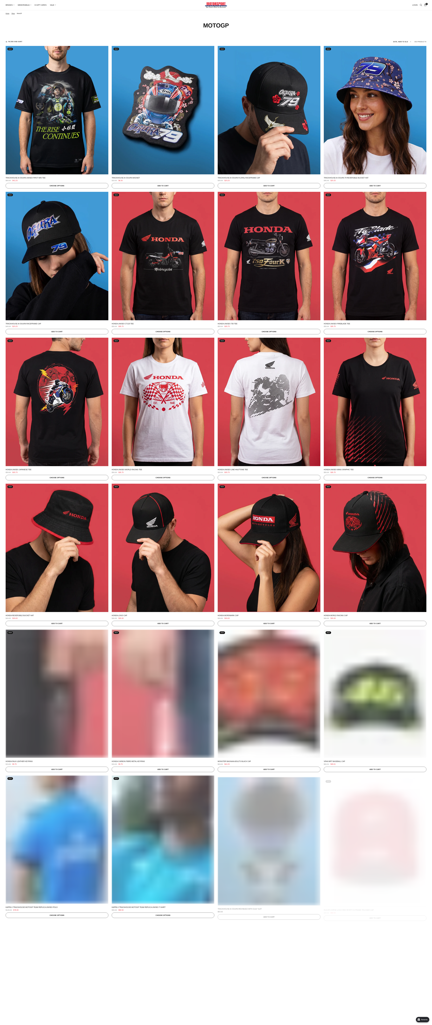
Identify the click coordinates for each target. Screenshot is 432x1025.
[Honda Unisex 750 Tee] (269, 256)
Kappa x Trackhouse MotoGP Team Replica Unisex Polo (32, 907)
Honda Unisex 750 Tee (227, 324)
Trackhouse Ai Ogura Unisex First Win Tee (25, 178)
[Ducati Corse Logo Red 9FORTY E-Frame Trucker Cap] (375, 839)
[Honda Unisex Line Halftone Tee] (269, 402)
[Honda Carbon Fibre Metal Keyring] (163, 694)
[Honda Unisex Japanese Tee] (57, 402)
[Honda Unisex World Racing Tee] (163, 402)
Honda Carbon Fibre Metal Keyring (128, 761)
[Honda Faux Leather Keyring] (57, 694)
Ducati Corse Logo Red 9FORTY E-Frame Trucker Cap (349, 907)
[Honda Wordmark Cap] (269, 548)
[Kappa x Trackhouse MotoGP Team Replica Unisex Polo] (57, 839)
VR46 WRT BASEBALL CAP (334, 761)
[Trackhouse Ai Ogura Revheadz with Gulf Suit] (269, 839)
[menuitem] (11, 5)
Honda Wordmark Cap (228, 615)
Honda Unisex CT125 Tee (123, 324)
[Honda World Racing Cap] (375, 548)
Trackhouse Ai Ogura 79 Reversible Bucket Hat (346, 178)
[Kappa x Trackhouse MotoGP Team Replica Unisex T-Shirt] (163, 839)
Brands (9, 5)
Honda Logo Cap (119, 615)
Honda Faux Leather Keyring (19, 761)
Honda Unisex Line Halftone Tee (233, 470)
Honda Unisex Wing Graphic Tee (339, 470)
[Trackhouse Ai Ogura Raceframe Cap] (57, 256)
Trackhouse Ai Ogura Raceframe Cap (23, 324)
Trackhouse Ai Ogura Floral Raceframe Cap (239, 178)
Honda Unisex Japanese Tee (18, 470)
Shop (13, 13)
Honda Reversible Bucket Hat (20, 615)
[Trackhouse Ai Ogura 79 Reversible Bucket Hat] (375, 110)
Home (7, 13)
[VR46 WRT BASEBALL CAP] (375, 694)
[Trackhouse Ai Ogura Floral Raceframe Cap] (269, 110)
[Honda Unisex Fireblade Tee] (375, 256)
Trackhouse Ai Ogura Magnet (126, 178)
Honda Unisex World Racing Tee (127, 470)
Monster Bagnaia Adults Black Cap (234, 761)
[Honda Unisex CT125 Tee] (163, 256)
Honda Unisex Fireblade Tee (337, 324)
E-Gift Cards (41, 5)
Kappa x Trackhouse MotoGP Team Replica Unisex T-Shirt (138, 907)
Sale (52, 5)
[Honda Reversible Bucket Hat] (57, 548)
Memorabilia (24, 5)
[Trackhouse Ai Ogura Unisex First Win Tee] (57, 110)
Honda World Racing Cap (336, 615)
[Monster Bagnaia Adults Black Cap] (269, 694)
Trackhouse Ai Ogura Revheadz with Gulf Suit (240, 907)
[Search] (421, 5)
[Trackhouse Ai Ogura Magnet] (163, 110)
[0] (424, 5)
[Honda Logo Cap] (163, 548)
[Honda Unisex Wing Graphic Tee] (375, 402)
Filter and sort (15, 41)
